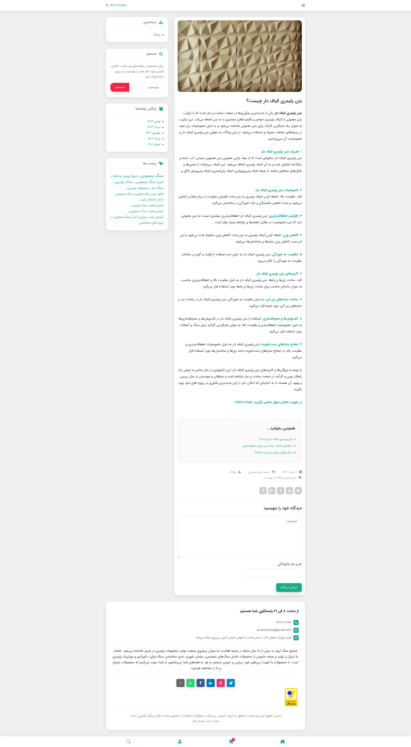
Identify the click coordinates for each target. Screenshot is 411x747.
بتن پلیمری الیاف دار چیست (280, 477)
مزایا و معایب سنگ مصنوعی (146, 211)
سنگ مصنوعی (151, 176)
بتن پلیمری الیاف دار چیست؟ (276, 439)
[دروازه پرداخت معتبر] (291, 697)
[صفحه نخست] (282, 741)
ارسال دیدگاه (289, 587)
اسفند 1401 (154, 144)
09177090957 (118, 5)
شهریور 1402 (153, 132)
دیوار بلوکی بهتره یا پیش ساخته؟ (274, 452)
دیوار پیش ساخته (124, 176)
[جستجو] (128, 741)
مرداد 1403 (153, 127)
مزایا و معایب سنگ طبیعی (147, 205)
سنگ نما (157, 188)
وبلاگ (232, 472)
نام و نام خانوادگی (290, 564)
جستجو (120, 87)
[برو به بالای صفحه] (180, 683)
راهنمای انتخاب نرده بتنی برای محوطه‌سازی (268, 446)
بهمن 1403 (153, 121)
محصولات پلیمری (138, 188)
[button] (179, 741)
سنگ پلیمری (123, 182)
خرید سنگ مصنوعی (149, 182)
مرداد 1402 (154, 138)
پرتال (194, 721)
